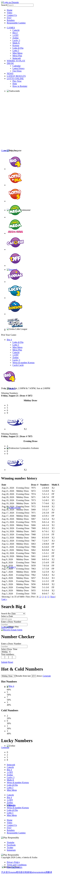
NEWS (10, 73)
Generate (47, 676)
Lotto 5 (15, 50)
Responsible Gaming (16, 23)
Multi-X (16, 43)
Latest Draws (18, 68)
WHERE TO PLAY (16, 61)
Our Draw (17, 71)
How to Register (19, 86)
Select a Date (7, 616)
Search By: (6, 613)
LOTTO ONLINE (15, 78)
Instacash (16, 58)
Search (4, 5)
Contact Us (12, 15)
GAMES (11, 27)
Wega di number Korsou (23, 362)
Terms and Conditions (17, 865)
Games (4, 150)
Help (14, 83)
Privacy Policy (13, 862)
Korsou (15, 45)
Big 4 (14, 33)
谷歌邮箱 (27, 872)
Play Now (17, 81)
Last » (4, 599)
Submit (4, 627)
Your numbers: (7, 654)
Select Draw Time (9, 649)
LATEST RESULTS (16, 76)
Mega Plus (17, 55)
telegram (35, 872)
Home (9, 10)
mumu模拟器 (16, 872)
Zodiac (15, 38)
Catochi (15, 30)
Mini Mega (17, 53)
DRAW (10, 63)
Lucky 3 (16, 40)
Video (9, 12)
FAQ (9, 18)
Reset (10, 627)
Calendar (16, 66)
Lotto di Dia (17, 48)
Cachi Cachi (18, 365)
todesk (42, 872)
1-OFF (15, 35)
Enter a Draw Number (11, 622)
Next (52, 596)
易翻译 (48, 872)
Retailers (11, 20)
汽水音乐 (5, 872)
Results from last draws (29, 676)
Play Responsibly (14, 867)
